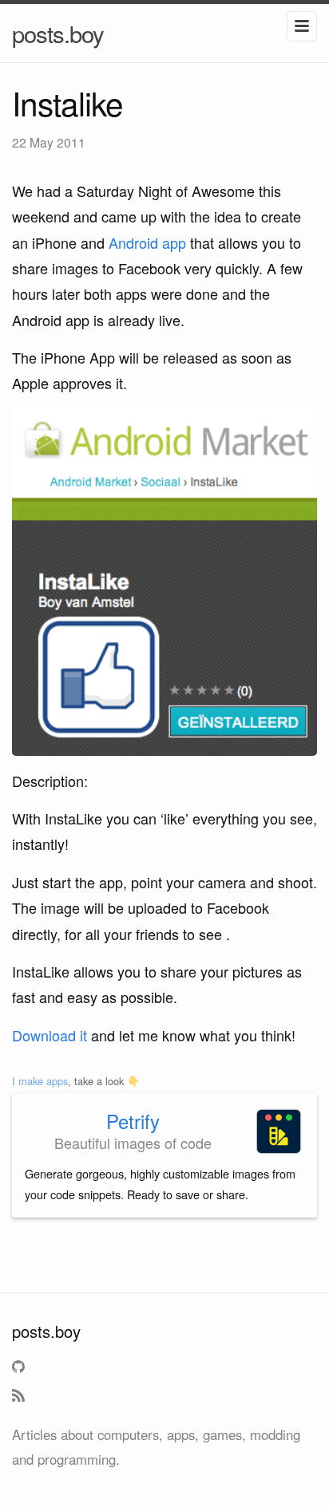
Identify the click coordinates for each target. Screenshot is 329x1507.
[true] (20, 1398)
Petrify (133, 1121)
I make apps (40, 1080)
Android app (147, 242)
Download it (49, 1035)
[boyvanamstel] (20, 1369)
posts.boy (58, 32)
